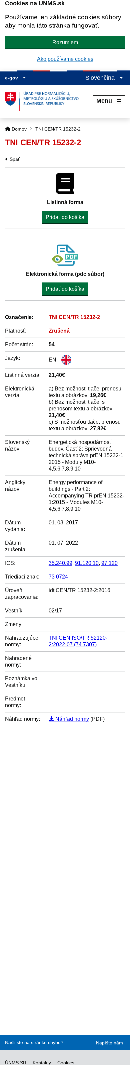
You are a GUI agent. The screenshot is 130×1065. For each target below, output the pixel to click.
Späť (15, 159)
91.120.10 (87, 563)
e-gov (12, 77)
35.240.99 (60, 563)
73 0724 (58, 577)
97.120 (109, 563)
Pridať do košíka (65, 217)
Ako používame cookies (65, 59)
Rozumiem (65, 42)
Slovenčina (100, 77)
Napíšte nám (109, 1042)
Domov (18, 129)
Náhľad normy (71, 719)
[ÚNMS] (44, 101)
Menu (104, 100)
